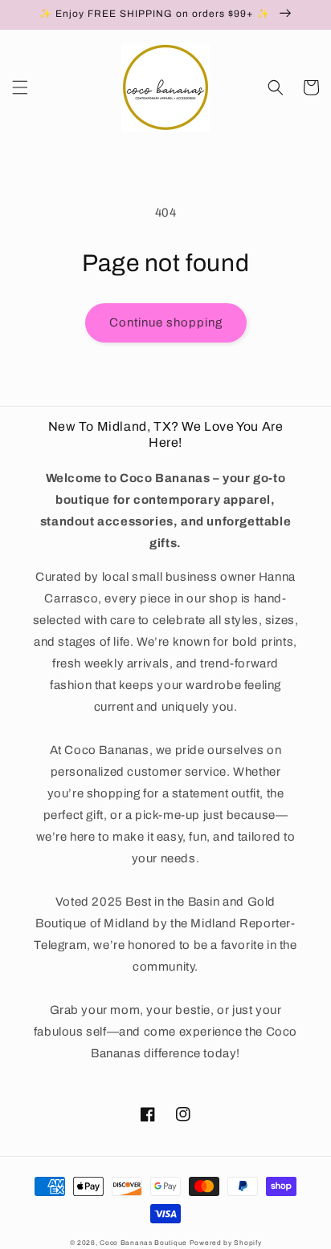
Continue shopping (166, 322)
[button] (20, 87)
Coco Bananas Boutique (144, 1243)
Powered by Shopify (226, 1243)
